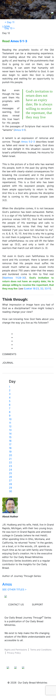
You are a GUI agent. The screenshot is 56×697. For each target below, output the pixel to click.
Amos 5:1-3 (18, 41)
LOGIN (6, 26)
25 (10, 473)
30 (10, 491)
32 (41, 288)
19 (10, 451)
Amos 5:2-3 (28, 141)
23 (10, 466)
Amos (7, 584)
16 (10, 440)
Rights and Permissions (15, 649)
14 (10, 433)
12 (10, 426)
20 (10, 455)
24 (10, 469)
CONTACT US (16, 604)
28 (10, 484)
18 (10, 447)
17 (10, 444)
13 (10, 429)
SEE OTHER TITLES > (14, 589)
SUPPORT (37, 604)
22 (10, 462)
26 (10, 476)
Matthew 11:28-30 (14, 277)
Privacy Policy (14, 652)
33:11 (47, 288)
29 (10, 487)
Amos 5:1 (19, 129)
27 (10, 480)
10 (10, 419)
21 (10, 458)
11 (10, 422)
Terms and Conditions (40, 649)
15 (10, 437)
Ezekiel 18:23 (31, 288)
